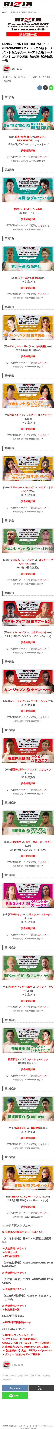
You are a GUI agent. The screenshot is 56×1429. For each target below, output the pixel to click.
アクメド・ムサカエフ (39, 769)
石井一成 (23, 278)
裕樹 (16, 209)
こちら (41, 157)
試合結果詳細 (28, 150)
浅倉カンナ (16, 415)
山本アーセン (38, 632)
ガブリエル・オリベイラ (39, 842)
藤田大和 (35, 1128)
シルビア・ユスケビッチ (39, 415)
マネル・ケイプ (18, 632)
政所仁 (35, 278)
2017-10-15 (17, 69)
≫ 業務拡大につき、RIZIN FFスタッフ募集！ (26, 1346)
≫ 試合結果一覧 (11, 1309)
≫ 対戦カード (9, 1252)
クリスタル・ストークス (40, 914)
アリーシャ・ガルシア (22, 487)
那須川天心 (20, 1128)
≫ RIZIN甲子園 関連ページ (16, 1322)
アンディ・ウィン (33, 1196)
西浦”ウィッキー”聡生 (20, 987)
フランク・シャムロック (35, 1059)
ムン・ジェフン (18, 701)
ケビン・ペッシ (39, 701)
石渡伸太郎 (17, 769)
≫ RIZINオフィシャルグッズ (17, 1335)
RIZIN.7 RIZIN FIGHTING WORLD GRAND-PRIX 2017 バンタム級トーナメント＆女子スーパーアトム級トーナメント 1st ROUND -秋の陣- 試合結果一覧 (27, 52)
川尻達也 (16, 842)
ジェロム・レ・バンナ (22, 560)
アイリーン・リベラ (20, 346)
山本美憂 (40, 346)
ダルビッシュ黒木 (32, 209)
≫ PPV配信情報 (11, 1256)
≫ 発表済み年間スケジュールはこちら (22, 1232)
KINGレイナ (15, 914)
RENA (15, 1196)
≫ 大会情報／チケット (14, 1248)
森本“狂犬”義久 (23, 136)
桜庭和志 (12, 1059)
